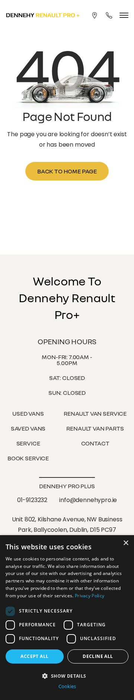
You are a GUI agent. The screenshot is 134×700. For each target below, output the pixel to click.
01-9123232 (32, 500)
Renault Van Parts (95, 428)
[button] (67, 675)
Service (28, 443)
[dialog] (67, 617)
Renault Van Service (95, 413)
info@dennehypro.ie (88, 500)
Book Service (28, 458)
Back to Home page (67, 171)
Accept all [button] (34, 656)
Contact (95, 443)
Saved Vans (28, 428)
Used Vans (28, 413)
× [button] (125, 543)
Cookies (67, 686)
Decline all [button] (98, 656)
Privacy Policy (89, 595)
